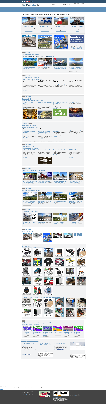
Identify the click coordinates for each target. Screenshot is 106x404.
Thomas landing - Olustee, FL (59, 149)
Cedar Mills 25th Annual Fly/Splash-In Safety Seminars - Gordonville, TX (29, 131)
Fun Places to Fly (25, 8)
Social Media (73, 10)
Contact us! (29, 10)
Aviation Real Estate (64, 8)
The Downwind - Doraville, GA (44, 149)
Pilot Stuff (49, 10)
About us (79, 8)
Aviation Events (33, 8)
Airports (57, 8)
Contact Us (82, 3)
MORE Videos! (43, 10)
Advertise (24, 10)
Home (71, 3)
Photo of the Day (72, 8)
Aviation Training (57, 10)
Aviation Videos (36, 10)
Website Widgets (65, 10)
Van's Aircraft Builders (42, 8)
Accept (1, 389)
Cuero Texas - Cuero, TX (74, 102)
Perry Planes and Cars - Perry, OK (76, 130)
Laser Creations (51, 8)
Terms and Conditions (77, 3)
